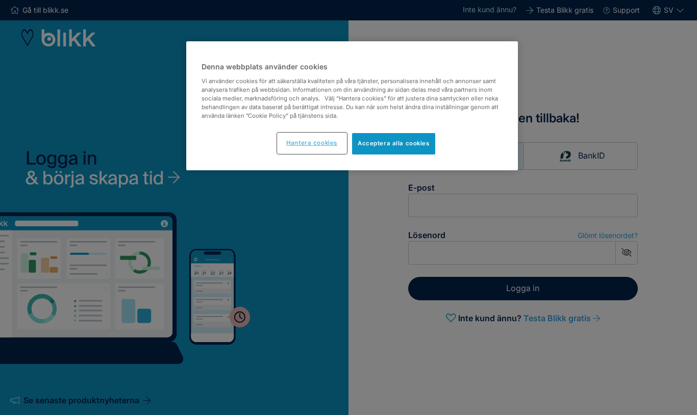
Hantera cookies (311, 142)
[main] (352, 105)
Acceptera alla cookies (394, 143)
